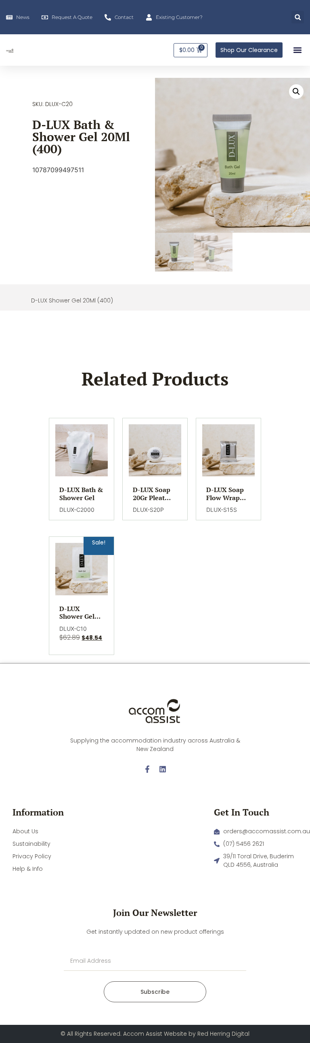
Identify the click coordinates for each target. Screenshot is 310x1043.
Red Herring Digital (223, 1034)
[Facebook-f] (147, 769)
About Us (25, 831)
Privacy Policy (32, 856)
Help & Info (28, 869)
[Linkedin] (162, 769)
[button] (297, 17)
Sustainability (31, 844)
